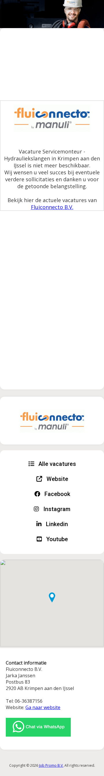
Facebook (56, 494)
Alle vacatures (56, 463)
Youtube (56, 539)
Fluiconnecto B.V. (52, 207)
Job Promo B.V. (51, 765)
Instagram (56, 509)
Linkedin (56, 524)
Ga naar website (42, 707)
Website (56, 478)
